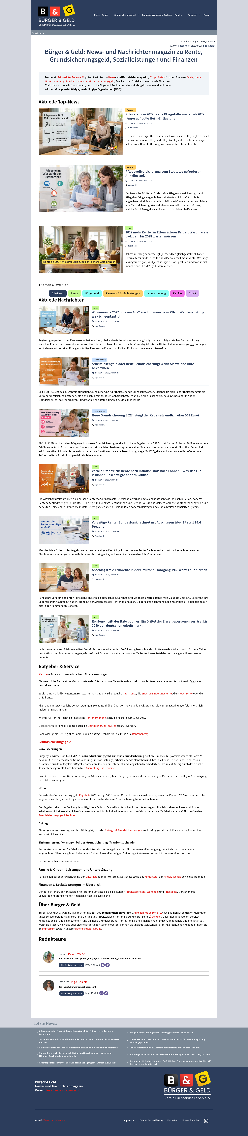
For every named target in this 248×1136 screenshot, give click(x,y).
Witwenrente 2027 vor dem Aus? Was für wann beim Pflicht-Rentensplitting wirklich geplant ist (148, 314)
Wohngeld (153, 891)
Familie (178, 14)
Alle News (58, 293)
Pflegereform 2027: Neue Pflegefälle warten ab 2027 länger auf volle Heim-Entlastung (164, 116)
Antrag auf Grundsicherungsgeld (124, 830)
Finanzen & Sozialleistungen (123, 293)
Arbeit (192, 293)
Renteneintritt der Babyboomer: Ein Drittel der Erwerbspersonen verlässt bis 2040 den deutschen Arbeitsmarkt (150, 623)
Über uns (155, 916)
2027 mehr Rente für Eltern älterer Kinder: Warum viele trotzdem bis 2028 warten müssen (166, 234)
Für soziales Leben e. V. (71, 77)
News (96, 14)
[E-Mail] (103, 965)
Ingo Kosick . (133, 246)
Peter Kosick (185, 45)
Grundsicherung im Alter (102, 725)
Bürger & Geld (157, 77)
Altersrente (129, 693)
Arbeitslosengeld (135, 891)
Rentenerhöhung (96, 717)
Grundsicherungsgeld (125, 14)
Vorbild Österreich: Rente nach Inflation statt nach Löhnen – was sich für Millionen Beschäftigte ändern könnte (146, 473)
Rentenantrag (140, 734)
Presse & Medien (190, 1120)
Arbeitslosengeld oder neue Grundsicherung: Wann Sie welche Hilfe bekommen (143, 366)
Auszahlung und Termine (100, 768)
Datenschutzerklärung (88, 928)
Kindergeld (151, 876)
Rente (105, 14)
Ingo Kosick (209, 45)
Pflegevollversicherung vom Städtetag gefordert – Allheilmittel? (163, 173)
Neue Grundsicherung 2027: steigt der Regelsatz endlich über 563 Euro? (145, 415)
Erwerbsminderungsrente (157, 693)
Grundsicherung (156, 293)
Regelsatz (84, 795)
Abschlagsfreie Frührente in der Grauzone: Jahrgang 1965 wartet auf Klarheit (149, 570)
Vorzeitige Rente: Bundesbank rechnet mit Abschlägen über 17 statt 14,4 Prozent (146, 524)
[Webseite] (107, 965)
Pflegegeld (170, 891)
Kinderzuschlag (172, 876)
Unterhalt (91, 876)
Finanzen (192, 14)
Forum (207, 14)
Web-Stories (72, 861)
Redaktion (172, 1120)
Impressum (49, 928)
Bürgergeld (92, 293)
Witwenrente (185, 693)
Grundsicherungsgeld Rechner (157, 14)
